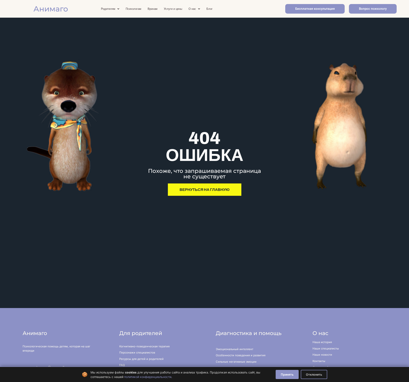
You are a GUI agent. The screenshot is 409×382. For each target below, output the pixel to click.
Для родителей (140, 333)
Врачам (152, 8)
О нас (192, 8)
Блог (209, 8)
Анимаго (50, 8)
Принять (287, 374)
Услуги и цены (173, 8)
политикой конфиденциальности (147, 377)
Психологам (133, 8)
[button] (110, 8)
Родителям (108, 8)
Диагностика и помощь (248, 333)
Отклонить (314, 374)
